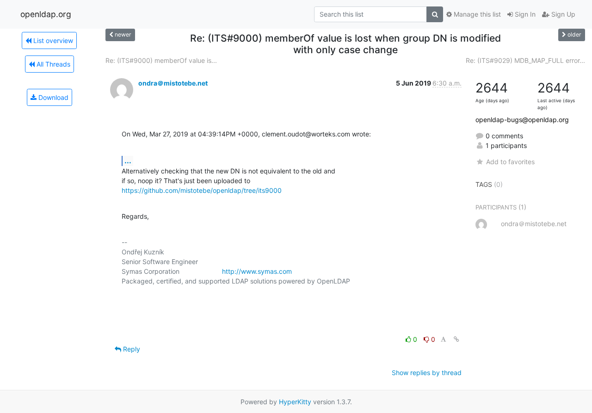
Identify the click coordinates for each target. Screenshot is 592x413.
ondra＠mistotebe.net (173, 83)
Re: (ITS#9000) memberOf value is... (161, 60)
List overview (52, 40)
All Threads (52, 64)
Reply (130, 349)
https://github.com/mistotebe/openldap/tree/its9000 (202, 190)
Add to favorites (510, 162)
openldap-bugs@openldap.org (522, 119)
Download (52, 97)
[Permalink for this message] (456, 339)
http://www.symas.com (257, 271)
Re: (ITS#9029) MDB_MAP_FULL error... (525, 60)
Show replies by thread (427, 372)
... (127, 160)
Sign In (524, 14)
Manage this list (476, 14)
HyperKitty (295, 402)
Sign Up (562, 14)
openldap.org (45, 14)
